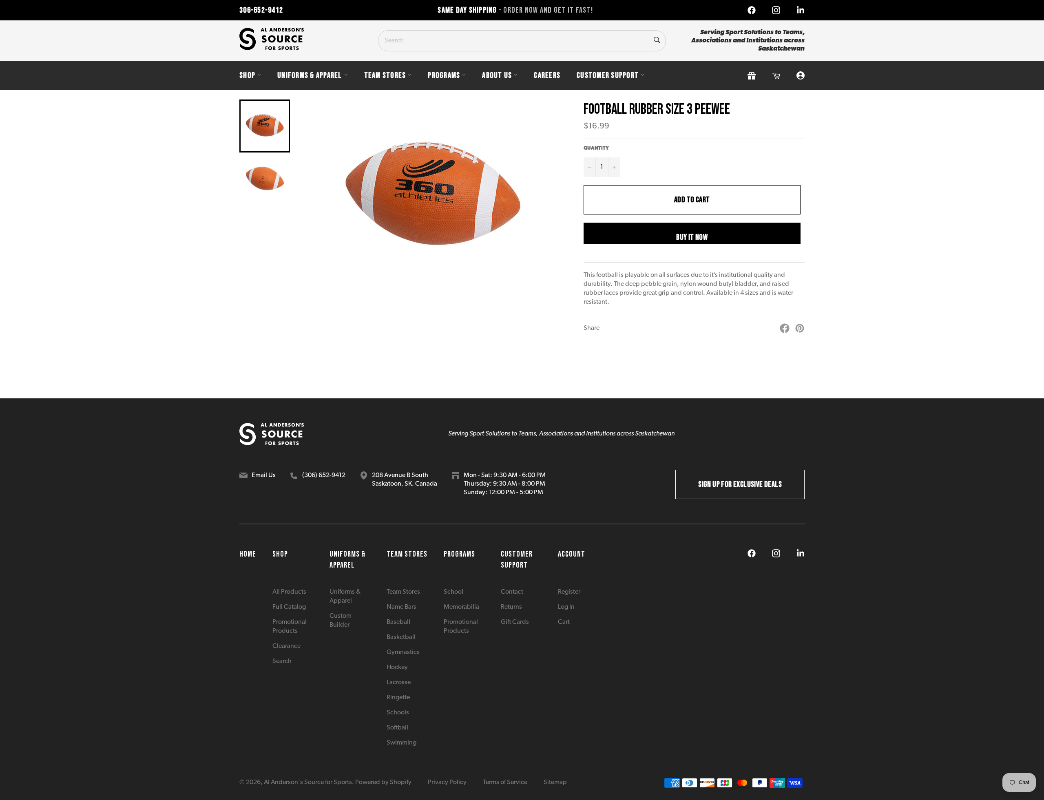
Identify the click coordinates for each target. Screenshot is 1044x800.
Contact (512, 592)
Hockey (397, 667)
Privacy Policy (447, 782)
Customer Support (608, 75)
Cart (564, 622)
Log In (566, 607)
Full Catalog (289, 607)
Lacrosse (399, 682)
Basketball (401, 637)
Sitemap (555, 782)
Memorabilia (461, 607)
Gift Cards (515, 622)
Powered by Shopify (383, 782)
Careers (547, 75)
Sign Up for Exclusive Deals (740, 484)
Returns (511, 607)
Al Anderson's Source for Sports (308, 782)
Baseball (398, 622)
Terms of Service (505, 782)
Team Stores (385, 75)
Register (569, 592)
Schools (398, 712)
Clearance (286, 646)
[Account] (800, 75)
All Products (289, 592)
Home (247, 554)
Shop (247, 75)
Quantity (596, 148)
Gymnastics (403, 652)
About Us (497, 75)
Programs (444, 75)
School (453, 592)
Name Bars (401, 607)
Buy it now (692, 237)
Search (282, 661)
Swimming (401, 743)
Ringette (398, 697)
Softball (397, 728)
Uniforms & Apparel (309, 75)
